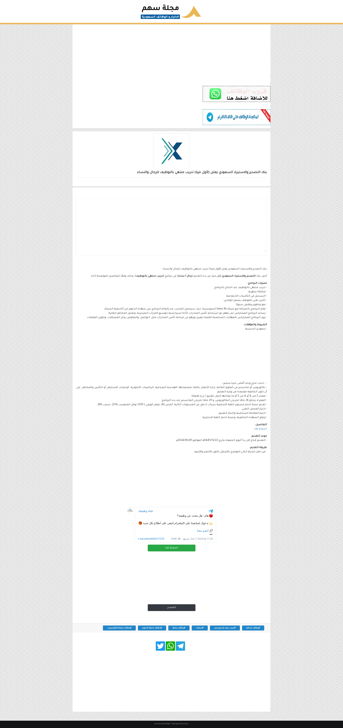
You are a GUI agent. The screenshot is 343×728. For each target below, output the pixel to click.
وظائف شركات (254, 182)
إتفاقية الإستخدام (162, 724)
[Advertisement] (171, 49)
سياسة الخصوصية (180, 724)
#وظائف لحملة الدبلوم (152, 628)
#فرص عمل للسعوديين (225, 628)
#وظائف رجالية (179, 628)
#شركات (199, 628)
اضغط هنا (171, 548)
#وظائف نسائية (253, 628)
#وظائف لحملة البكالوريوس (119, 628)
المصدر (171, 607)
